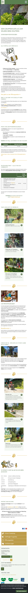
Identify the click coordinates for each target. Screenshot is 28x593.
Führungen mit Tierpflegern (11, 273)
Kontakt (3, 574)
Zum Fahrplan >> (4, 107)
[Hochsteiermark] (13, 579)
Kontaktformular (10, 507)
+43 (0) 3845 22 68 (5, 560)
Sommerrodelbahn (9, 419)
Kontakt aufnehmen (5, 556)
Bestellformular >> (6, 328)
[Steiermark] (3, 579)
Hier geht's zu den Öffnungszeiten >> (10, 94)
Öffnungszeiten (9, 540)
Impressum (8, 574)
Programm (13, 182)
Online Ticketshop (9, 533)
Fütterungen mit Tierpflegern (12, 249)
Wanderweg (8, 443)
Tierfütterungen (9, 544)
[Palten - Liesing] (22, 579)
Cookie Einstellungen (19, 588)
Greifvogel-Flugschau (10, 224)
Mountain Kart (9, 394)
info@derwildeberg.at (15, 197)
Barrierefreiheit (13, 574)
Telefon (16, 507)
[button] (23, 528)
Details (13, 588)
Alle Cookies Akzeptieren (21, 591)
